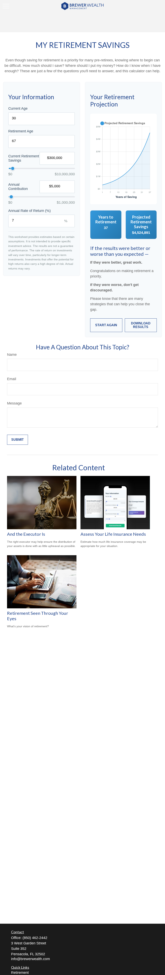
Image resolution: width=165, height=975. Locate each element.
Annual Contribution (18, 187)
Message (14, 403)
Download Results (141, 325)
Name (12, 355)
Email (11, 379)
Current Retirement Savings (23, 158)
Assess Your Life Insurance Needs (113, 534)
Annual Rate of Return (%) (29, 211)
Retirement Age (20, 131)
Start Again (106, 325)
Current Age (18, 108)
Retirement (20, 973)
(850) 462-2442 (35, 938)
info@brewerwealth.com (30, 959)
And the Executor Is (26, 534)
